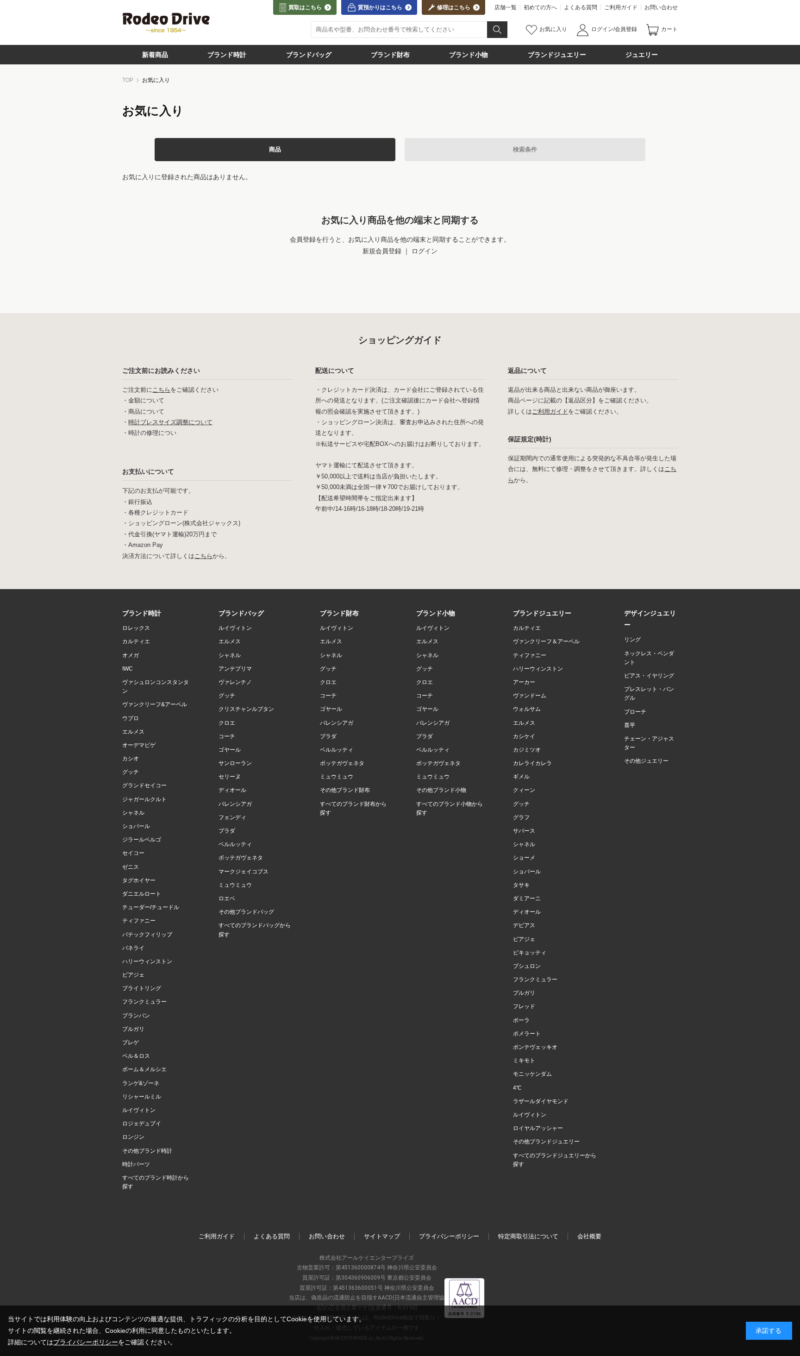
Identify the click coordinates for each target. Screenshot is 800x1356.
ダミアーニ (527, 898)
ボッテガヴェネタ (342, 763)
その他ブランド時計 (147, 1151)
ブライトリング (141, 988)
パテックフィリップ (147, 934)
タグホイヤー (139, 880)
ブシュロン (527, 966)
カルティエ (136, 641)
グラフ (521, 817)
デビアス (524, 925)
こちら (161, 389)
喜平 (629, 725)
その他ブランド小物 (441, 790)
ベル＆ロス (136, 1056)
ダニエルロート (141, 894)
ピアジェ (133, 975)
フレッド (524, 1006)
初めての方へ (540, 7)
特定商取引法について (528, 1236)
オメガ (130, 655)
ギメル (521, 776)
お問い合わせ (661, 7)
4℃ (517, 1088)
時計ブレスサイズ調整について (170, 422)
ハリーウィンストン (147, 961)
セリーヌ (230, 776)
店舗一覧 (505, 7)
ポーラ (521, 1020)
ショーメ (524, 857)
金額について (146, 400)
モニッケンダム (532, 1074)
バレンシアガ (235, 804)
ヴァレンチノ (235, 682)
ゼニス (130, 867)
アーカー (524, 682)
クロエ (227, 723)
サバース (524, 831)
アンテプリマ (235, 668)
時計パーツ (136, 1164)
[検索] (497, 29)
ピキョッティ (529, 952)
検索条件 (525, 149)
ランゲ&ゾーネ (140, 1083)
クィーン (524, 790)
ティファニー (139, 920)
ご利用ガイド (621, 7)
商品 (275, 149)
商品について (146, 411)
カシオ (130, 758)
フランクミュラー (144, 1001)
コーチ (227, 736)
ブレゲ (130, 1042)
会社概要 (589, 1236)
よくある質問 (580, 7)
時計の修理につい (152, 432)
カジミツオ (527, 750)
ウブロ (130, 718)
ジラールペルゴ (141, 839)
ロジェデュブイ (141, 1123)
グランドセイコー (144, 785)
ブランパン (136, 1015)
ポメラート (527, 1033)
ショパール (136, 826)
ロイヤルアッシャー (538, 1128)
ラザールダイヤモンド (541, 1101)
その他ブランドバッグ (246, 912)
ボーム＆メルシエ (144, 1069)
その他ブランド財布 (345, 790)
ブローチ (635, 712)
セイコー (133, 853)
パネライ (133, 948)
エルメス (133, 731)
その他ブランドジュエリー (546, 1141)
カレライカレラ (532, 763)
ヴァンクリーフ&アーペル (154, 704)
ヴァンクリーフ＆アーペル (546, 641)
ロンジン (133, 1137)
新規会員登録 (381, 251)
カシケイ (524, 736)
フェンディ (232, 817)
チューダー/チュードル (150, 907)
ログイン (425, 251)
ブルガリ (133, 1029)
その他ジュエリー (646, 761)
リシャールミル (141, 1096)
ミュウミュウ (235, 885)
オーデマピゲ (139, 745)
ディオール (232, 790)
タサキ (521, 885)
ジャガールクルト (144, 799)
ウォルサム (527, 709)
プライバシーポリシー (449, 1236)
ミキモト (524, 1060)
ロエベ (227, 898)
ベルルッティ (235, 844)
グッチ (130, 772)
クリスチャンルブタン (246, 709)
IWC (127, 668)
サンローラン (235, 763)
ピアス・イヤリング (649, 675)
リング (632, 639)
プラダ (227, 831)
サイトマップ (382, 1236)
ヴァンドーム (529, 695)
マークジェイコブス (244, 871)
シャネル (133, 813)
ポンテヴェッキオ (535, 1047)
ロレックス (136, 628)
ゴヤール (230, 750)
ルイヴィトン (139, 1110)
